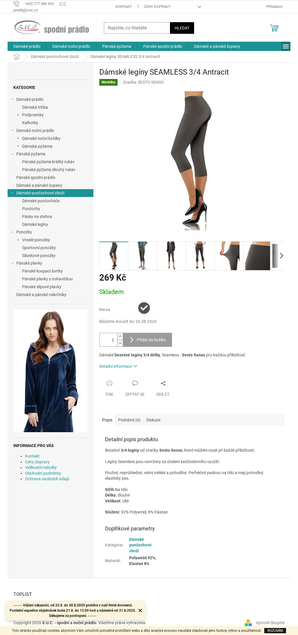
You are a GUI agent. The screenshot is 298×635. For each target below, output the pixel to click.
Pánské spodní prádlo (35, 177)
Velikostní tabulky (41, 467)
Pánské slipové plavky (41, 286)
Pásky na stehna (37, 216)
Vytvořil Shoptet (270, 622)
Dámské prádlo (29, 99)
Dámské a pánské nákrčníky (41, 294)
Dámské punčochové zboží (40, 193)
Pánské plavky (29, 263)
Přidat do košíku (151, 339)
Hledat (182, 28)
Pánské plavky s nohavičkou (47, 279)
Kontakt (124, 6)
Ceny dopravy (157, 6)
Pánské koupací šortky (42, 271)
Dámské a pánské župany (39, 185)
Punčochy (31, 208)
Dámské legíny (35, 224)
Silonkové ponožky (39, 255)
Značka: (143, 82)
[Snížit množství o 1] (120, 343)
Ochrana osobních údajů (47, 478)
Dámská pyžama (37, 146)
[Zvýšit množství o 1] (120, 336)
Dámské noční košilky (41, 138)
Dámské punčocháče (41, 200)
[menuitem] (27, 46)
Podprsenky (33, 114)
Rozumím (275, 631)
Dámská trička (35, 107)
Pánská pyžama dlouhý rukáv (48, 169)
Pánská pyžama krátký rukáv (48, 161)
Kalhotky (30, 122)
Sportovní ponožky (39, 247)
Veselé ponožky (36, 240)
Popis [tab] (107, 420)
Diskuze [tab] (153, 420)
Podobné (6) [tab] (129, 420)
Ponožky (24, 232)
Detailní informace (115, 366)
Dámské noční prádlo (35, 130)
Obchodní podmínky (43, 473)
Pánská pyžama (30, 154)
